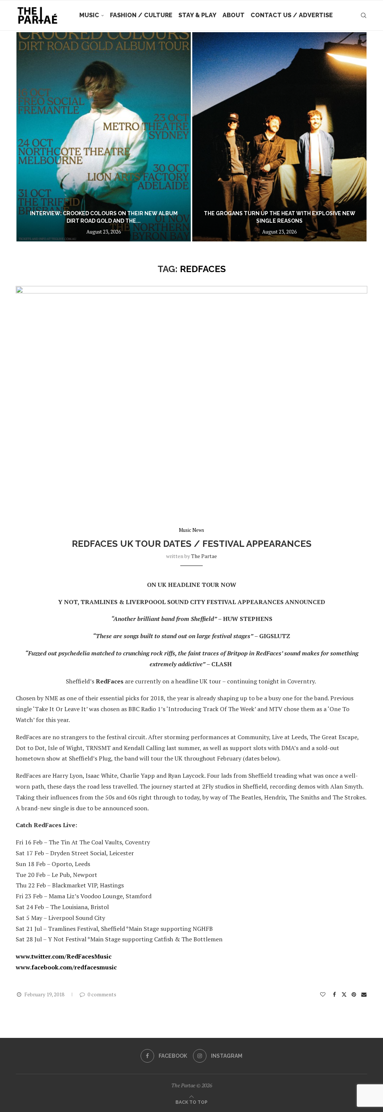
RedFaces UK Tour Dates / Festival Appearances (192, 543)
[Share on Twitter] (344, 994)
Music (89, 15)
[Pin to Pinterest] (353, 994)
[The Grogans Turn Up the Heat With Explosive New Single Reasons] (147, 136)
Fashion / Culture (141, 15)
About (234, 15)
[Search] (363, 15)
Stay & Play (197, 15)
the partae (204, 556)
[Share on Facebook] (334, 994)
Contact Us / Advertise (292, 15)
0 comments (102, 994)
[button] (29, 136)
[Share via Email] (364, 994)
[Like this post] (322, 994)
